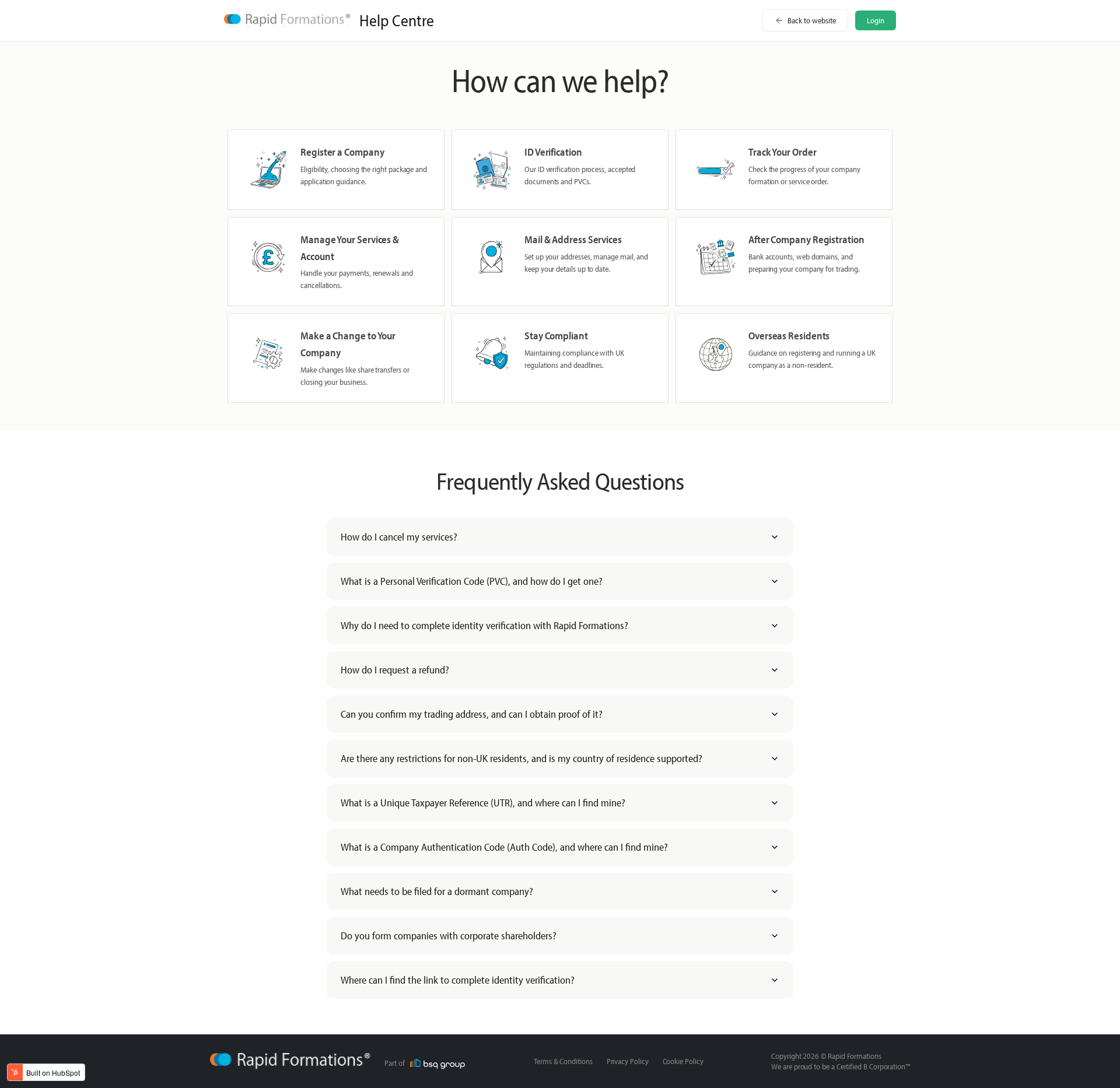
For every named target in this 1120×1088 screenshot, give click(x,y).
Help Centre (396, 20)
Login (875, 20)
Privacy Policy (628, 1061)
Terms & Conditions (563, 1061)
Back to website (812, 20)
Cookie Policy (683, 1061)
